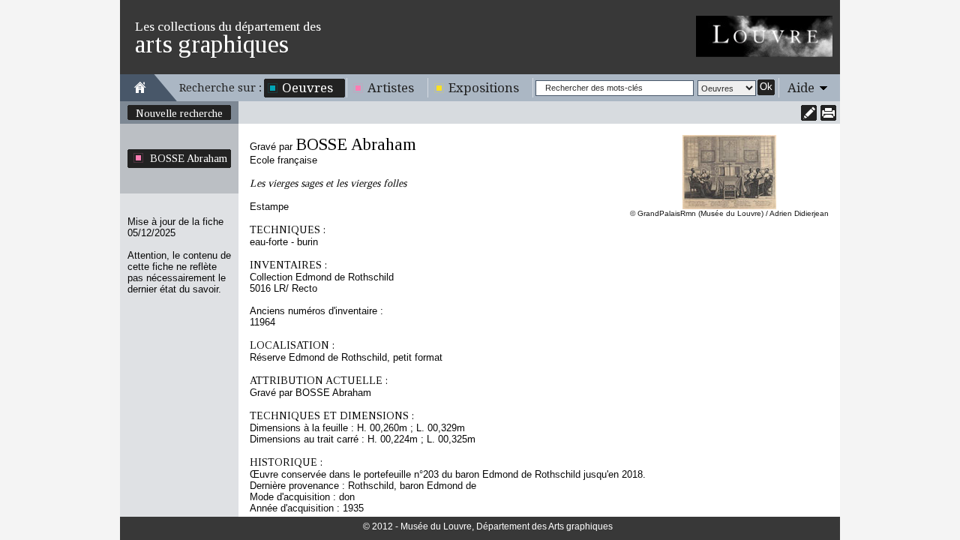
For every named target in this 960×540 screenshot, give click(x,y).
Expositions (483, 87)
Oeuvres (307, 87)
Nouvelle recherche (179, 113)
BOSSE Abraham (188, 158)
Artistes (391, 87)
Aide (801, 87)
